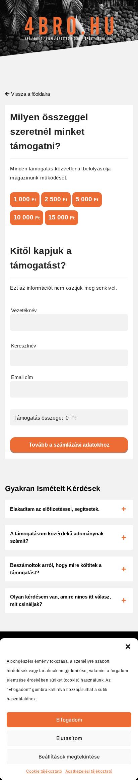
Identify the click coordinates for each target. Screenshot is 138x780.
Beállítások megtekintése (69, 756)
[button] (128, 646)
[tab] (69, 509)
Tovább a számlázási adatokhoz (69, 445)
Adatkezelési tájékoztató (88, 771)
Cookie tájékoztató (44, 771)
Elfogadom (69, 719)
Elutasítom (69, 738)
